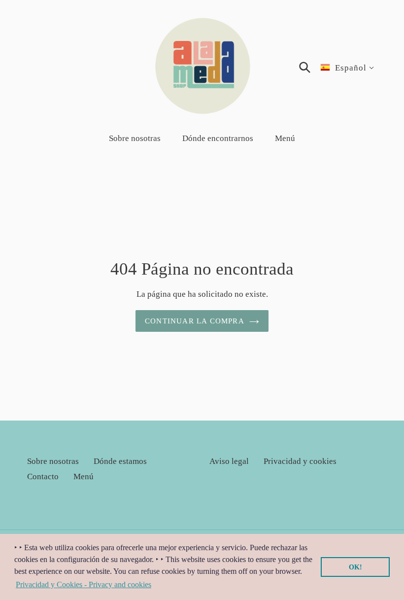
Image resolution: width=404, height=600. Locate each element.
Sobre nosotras (53, 461)
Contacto (43, 476)
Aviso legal (229, 461)
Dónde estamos (120, 461)
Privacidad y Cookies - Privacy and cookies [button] (83, 584)
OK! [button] (355, 567)
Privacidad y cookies (300, 461)
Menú (83, 476)
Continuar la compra (194, 321)
